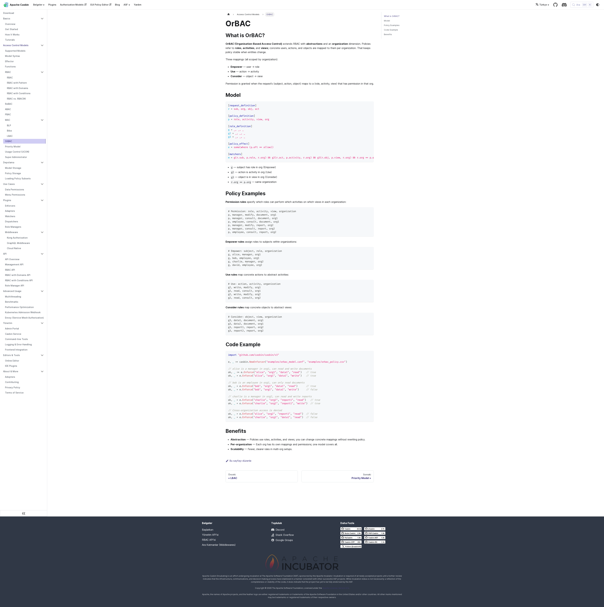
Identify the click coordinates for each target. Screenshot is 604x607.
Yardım (137, 4)
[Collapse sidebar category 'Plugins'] (42, 200)
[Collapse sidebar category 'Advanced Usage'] (42, 291)
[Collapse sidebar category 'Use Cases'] (42, 184)
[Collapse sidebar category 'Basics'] (42, 18)
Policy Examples (392, 25)
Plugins (52, 4)
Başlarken (207, 529)
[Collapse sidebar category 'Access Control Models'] (42, 45)
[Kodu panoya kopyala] (369, 105)
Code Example (391, 30)
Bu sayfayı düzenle (240, 460)
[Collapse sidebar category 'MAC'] (42, 120)
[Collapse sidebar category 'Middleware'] (42, 232)
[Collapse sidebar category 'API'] (42, 253)
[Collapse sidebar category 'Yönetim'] (42, 323)
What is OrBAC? (392, 16)
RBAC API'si (209, 539)
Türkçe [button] (543, 4)
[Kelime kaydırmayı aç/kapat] (364, 105)
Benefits (388, 34)
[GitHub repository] (555, 5)
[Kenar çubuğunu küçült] (23, 513)
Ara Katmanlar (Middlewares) (219, 544)
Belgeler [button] (37, 4)
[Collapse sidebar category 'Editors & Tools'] (42, 355)
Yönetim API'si (210, 534)
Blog (117, 4)
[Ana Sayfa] (229, 14)
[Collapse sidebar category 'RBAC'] (42, 72)
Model (387, 21)
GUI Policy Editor (99, 4)
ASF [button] (126, 4)
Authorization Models (72, 4)
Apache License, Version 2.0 (335, 588)
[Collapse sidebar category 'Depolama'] (42, 162)
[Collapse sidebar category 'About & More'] (42, 371)
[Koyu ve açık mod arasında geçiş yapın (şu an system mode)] (597, 4)
